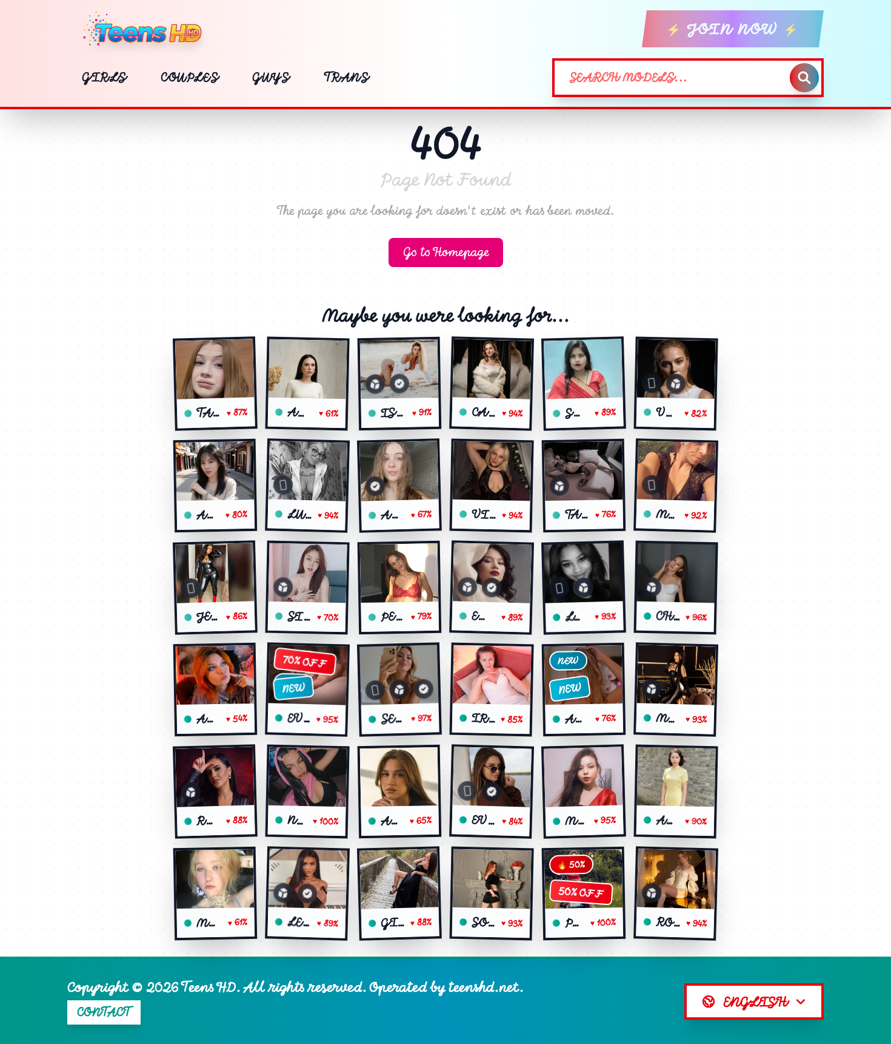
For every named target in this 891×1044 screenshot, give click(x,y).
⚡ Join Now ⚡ (732, 29)
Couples (189, 77)
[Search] (804, 77)
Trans (346, 77)
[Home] (147, 29)
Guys (270, 77)
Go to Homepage (446, 252)
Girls (104, 77)
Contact (104, 1012)
